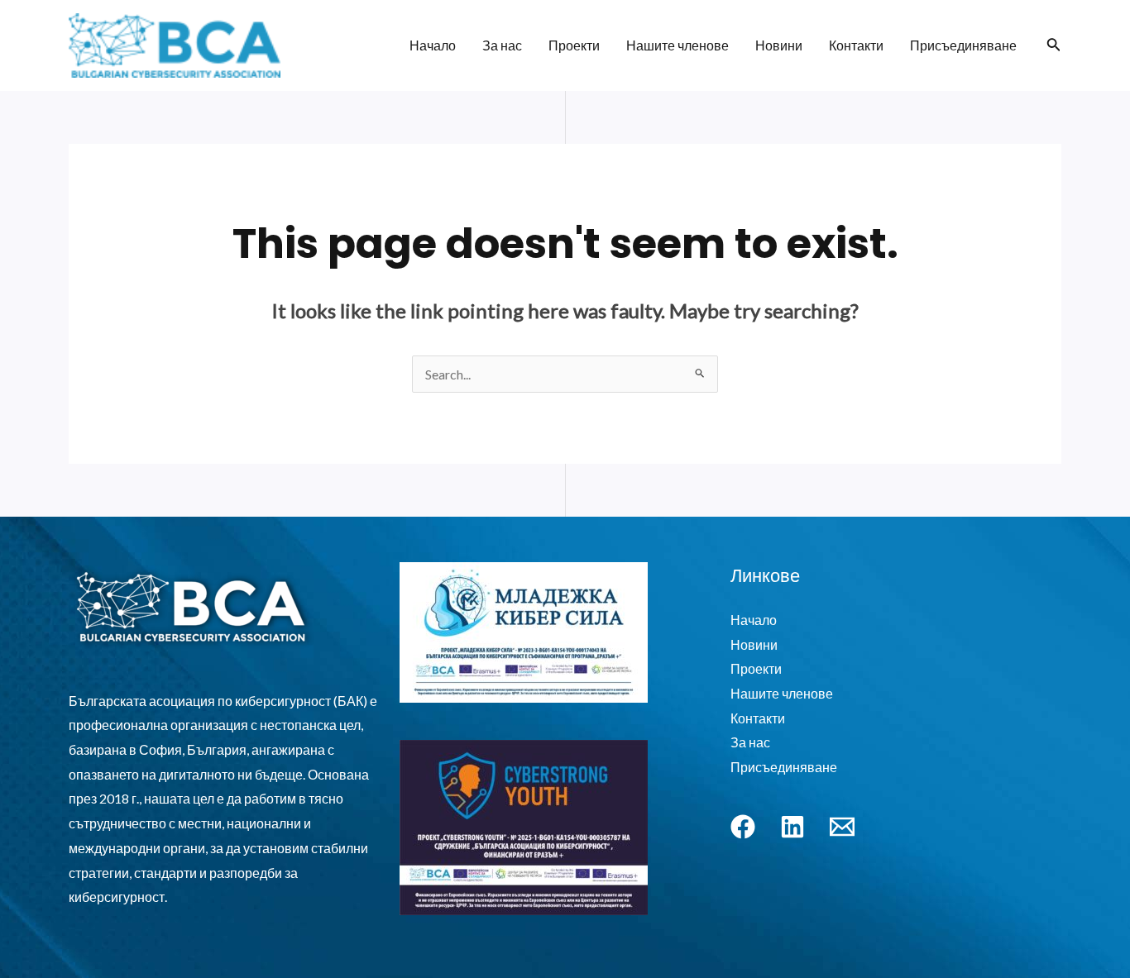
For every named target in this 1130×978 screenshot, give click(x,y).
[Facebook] (742, 826)
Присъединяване (963, 45)
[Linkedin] (792, 826)
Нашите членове (677, 45)
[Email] (842, 826)
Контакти (856, 45)
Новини (778, 45)
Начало (432, 45)
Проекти (574, 45)
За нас (502, 45)
